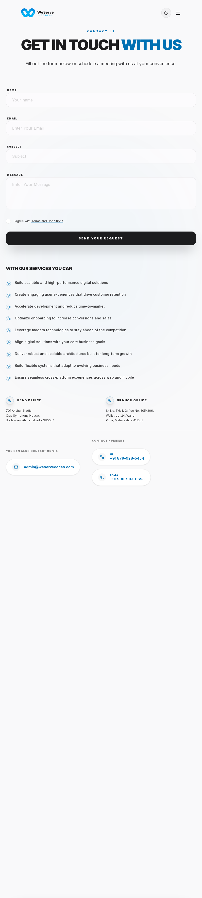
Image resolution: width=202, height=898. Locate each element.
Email (12, 118)
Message (15, 174)
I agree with (38, 221)
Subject (14, 146)
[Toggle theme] (166, 13)
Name (12, 90)
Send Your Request (101, 238)
